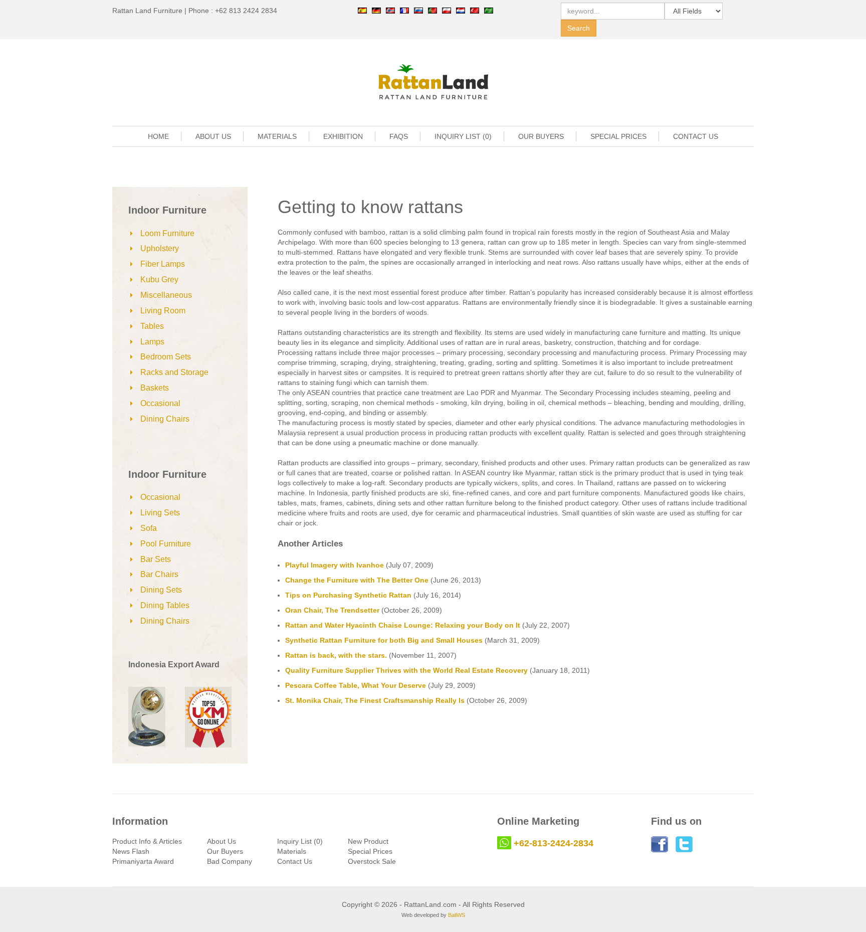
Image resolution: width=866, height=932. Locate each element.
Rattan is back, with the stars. (336, 655)
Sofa (148, 528)
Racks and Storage (174, 372)
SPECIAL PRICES (618, 136)
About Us (221, 841)
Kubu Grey (159, 279)
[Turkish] (474, 10)
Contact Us (294, 861)
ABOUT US (213, 136)
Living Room (162, 310)
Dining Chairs (164, 419)
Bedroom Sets (165, 356)
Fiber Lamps (162, 264)
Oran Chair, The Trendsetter (332, 610)
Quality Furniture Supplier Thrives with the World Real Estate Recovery (406, 670)
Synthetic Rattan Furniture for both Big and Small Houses (384, 640)
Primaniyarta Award (143, 861)
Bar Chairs (159, 574)
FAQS (398, 136)
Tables (152, 326)
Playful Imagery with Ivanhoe (334, 565)
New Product (368, 841)
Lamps (152, 341)
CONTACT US (695, 136)
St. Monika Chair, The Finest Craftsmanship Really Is (375, 700)
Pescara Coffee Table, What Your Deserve (355, 685)
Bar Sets (155, 559)
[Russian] (418, 10)
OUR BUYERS (541, 136)
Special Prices (370, 851)
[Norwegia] (390, 10)
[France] (404, 10)
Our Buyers (225, 851)
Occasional (160, 403)
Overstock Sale (372, 861)
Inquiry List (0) (300, 841)
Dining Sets (161, 590)
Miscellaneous (166, 295)
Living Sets (160, 512)
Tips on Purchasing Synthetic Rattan (348, 595)
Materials (291, 851)
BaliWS (456, 915)
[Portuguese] (432, 10)
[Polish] (446, 10)
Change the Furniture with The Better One (356, 580)
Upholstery (159, 248)
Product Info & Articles (147, 841)
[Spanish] (362, 10)
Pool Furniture (165, 543)
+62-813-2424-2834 (553, 843)
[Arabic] (488, 10)
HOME (158, 136)
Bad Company (229, 861)
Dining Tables (164, 605)
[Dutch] (460, 10)
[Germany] (376, 10)
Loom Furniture (167, 233)
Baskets (154, 388)
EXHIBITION (343, 136)
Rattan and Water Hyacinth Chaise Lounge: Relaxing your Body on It (402, 625)
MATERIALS (277, 136)
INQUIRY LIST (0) (463, 136)
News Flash (130, 851)
